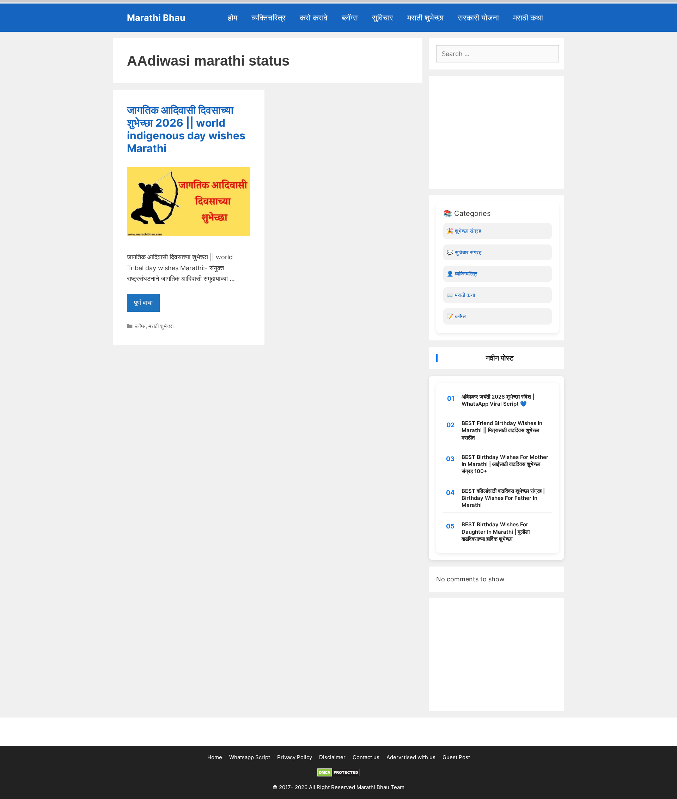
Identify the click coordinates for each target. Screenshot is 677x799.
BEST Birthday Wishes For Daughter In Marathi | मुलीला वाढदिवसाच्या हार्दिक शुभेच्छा (496, 531)
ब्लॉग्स (350, 17)
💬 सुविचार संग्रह (464, 252)
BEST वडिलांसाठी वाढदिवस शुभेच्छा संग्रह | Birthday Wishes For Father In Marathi (503, 498)
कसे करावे (314, 17)
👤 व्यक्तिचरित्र (462, 273)
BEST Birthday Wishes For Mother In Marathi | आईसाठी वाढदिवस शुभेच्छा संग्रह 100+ (505, 464)
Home (214, 757)
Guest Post (456, 757)
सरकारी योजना (478, 17)
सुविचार (382, 17)
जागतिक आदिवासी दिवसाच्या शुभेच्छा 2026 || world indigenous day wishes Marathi (186, 129)
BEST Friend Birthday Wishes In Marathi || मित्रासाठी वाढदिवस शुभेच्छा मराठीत (502, 430)
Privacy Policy (294, 757)
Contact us (366, 757)
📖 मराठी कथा (461, 295)
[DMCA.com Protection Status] (338, 774)
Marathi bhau (156, 17)
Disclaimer (332, 757)
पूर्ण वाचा (143, 302)
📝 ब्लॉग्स (456, 316)
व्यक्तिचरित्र (268, 17)
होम (232, 17)
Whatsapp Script (249, 757)
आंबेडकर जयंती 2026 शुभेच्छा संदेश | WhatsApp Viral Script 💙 (498, 400)
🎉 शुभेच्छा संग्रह (464, 231)
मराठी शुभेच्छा (425, 17)
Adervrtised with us (410, 757)
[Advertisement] (497, 132)
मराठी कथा (528, 17)
